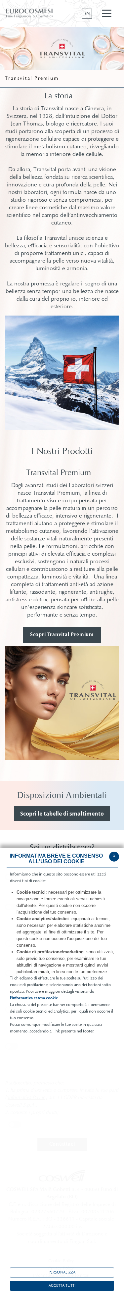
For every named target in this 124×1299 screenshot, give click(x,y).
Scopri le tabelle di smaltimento (62, 813)
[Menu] (106, 13)
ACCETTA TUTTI (62, 1286)
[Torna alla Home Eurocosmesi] (29, 13)
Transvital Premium (32, 78)
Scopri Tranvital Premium (62, 634)
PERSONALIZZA (62, 1272)
